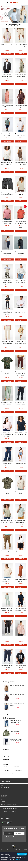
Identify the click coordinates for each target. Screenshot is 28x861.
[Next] (24, 13)
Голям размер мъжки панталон (7, 551)
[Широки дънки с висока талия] (6, 723)
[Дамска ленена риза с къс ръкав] (20, 96)
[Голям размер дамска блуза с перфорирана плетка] (7, 153)
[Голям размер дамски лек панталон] (7, 393)
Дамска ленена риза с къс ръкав (21, 106)
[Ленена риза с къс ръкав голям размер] (20, 332)
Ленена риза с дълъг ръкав (21, 492)
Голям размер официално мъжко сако (7, 76)
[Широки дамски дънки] (7, 454)
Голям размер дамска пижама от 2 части (7, 609)
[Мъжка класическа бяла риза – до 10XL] (20, 301)
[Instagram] (6, 814)
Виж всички (6, 759)
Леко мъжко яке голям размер (15, 730)
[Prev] (3, 13)
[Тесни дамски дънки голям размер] (7, 242)
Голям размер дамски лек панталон (7, 403)
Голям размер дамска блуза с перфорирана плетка (7, 164)
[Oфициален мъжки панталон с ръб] (7, 628)
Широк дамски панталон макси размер (7, 282)
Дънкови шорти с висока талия (21, 464)
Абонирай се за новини (9, 756)
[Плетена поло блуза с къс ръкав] (7, 124)
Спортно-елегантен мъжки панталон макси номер (20, 373)
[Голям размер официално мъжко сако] (7, 65)
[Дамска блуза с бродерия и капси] (7, 570)
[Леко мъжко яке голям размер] (6, 732)
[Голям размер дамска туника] (20, 183)
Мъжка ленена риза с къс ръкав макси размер (7, 46)
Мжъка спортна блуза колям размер (17, 686)
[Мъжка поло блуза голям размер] (7, 212)
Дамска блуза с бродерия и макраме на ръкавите (7, 434)
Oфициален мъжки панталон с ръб (7, 637)
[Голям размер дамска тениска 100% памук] (20, 423)
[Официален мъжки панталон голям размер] (6, 741)
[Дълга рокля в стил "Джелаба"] (7, 96)
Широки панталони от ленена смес (20, 75)
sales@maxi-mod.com (12, 808)
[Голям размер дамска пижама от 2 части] (7, 599)
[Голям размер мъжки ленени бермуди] (20, 35)
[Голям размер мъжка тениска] (7, 362)
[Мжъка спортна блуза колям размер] (6, 688)
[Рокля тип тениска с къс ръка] (20, 570)
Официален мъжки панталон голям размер (16, 740)
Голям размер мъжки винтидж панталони (7, 193)
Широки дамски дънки (7, 464)
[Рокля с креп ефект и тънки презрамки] (20, 153)
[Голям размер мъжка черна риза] (20, 242)
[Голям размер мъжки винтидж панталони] (7, 183)
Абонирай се (7, 714)
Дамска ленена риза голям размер (20, 637)
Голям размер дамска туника (21, 193)
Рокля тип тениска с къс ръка (21, 580)
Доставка (3, 792)
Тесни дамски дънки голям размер (7, 252)
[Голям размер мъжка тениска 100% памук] (20, 212)
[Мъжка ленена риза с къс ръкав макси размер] (7, 35)
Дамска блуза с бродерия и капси (7, 580)
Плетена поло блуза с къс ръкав (7, 134)
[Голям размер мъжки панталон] (7, 542)
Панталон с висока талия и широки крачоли (7, 343)
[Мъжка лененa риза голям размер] (20, 124)
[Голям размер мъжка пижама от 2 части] (20, 599)
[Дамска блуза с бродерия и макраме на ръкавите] (7, 423)
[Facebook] (3, 814)
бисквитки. (18, 859)
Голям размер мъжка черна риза (21, 252)
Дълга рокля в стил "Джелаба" (7, 106)
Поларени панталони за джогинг (7, 666)
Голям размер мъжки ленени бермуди (21, 45)
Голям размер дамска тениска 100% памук (21, 433)
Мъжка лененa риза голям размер (20, 134)
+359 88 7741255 (12, 811)
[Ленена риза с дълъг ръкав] (20, 482)
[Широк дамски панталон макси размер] (7, 271)
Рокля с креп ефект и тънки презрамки (21, 163)
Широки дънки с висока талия (15, 721)
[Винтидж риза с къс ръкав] (7, 482)
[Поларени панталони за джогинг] (7, 656)
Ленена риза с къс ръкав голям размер (20, 342)
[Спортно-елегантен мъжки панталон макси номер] (20, 362)
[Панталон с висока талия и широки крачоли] (7, 332)
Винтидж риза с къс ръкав (7, 492)
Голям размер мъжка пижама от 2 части (21, 609)
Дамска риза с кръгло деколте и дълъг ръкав (21, 282)
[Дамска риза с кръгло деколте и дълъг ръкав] (20, 271)
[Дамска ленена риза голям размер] (20, 628)
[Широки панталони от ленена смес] (20, 65)
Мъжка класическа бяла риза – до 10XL (21, 311)
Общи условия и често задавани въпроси (5, 787)
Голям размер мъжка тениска (7, 372)
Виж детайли (7, 53)
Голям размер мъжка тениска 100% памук (21, 222)
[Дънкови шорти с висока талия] (20, 454)
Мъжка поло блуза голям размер (7, 222)
